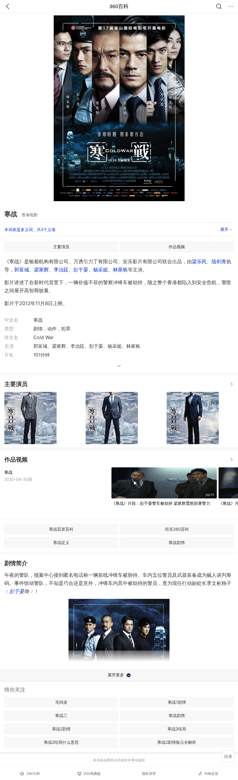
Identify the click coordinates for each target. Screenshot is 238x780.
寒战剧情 (177, 542)
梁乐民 (199, 261)
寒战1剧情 (177, 702)
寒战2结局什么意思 (61, 742)
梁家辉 (41, 270)
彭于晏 (80, 270)
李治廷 (61, 270)
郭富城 (21, 270)
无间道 (61, 702)
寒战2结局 (176, 728)
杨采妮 (100, 270)
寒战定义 (61, 542)
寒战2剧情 (61, 728)
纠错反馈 (211, 773)
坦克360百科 (177, 529)
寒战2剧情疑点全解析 (176, 742)
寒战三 (61, 715)
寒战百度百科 (61, 529)
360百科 (119, 6)
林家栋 (120, 270)
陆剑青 (219, 261)
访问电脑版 (92, 773)
